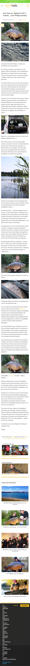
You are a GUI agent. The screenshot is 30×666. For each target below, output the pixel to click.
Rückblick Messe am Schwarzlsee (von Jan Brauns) (15, 503)
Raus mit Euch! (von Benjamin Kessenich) (15, 596)
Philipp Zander (18, 438)
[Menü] (2, 6)
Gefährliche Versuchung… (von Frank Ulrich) (15, 527)
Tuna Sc (12, 375)
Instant (12, 438)
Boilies (26, 436)
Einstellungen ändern (6, 662)
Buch (5, 438)
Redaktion (24, 19)
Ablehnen (15, 605)
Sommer (23, 438)
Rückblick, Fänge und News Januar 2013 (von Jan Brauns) (15, 550)
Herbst (8, 438)
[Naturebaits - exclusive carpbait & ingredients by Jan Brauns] (15, 5)
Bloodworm (22, 309)
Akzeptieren (25, 605)
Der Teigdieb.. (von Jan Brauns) (15, 573)
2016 (15, 11)
